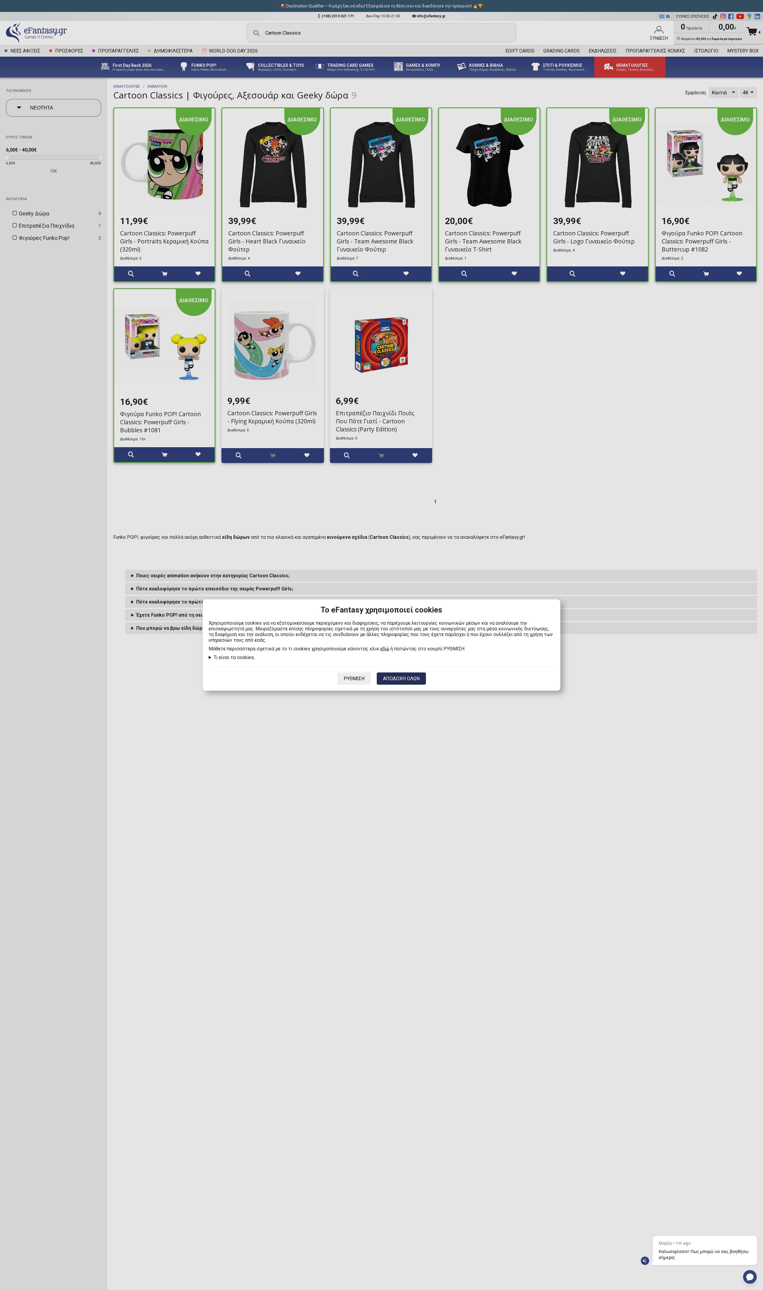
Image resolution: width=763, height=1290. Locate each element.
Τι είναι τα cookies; (234, 657)
